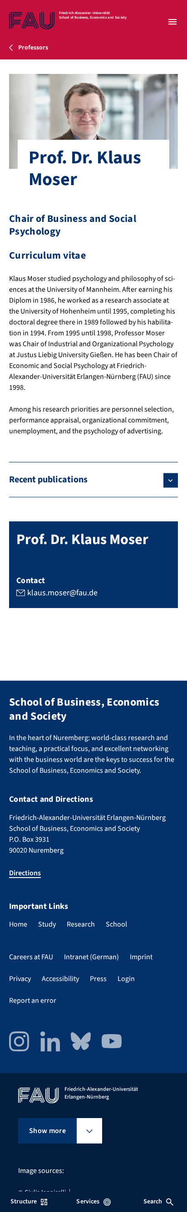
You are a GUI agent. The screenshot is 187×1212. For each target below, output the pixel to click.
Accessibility (60, 979)
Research (81, 924)
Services (87, 1201)
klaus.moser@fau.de (62, 593)
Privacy (20, 979)
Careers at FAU (31, 957)
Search (152, 1201)
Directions (25, 873)
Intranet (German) (91, 957)
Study (47, 924)
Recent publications (48, 479)
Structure (23, 1201)
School (116, 924)
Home (18, 924)
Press (98, 979)
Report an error (32, 1001)
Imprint (141, 957)
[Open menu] (172, 22)
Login (126, 979)
